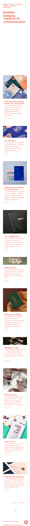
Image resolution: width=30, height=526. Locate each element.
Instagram (5, 521)
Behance (17, 521)
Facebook (11, 521)
